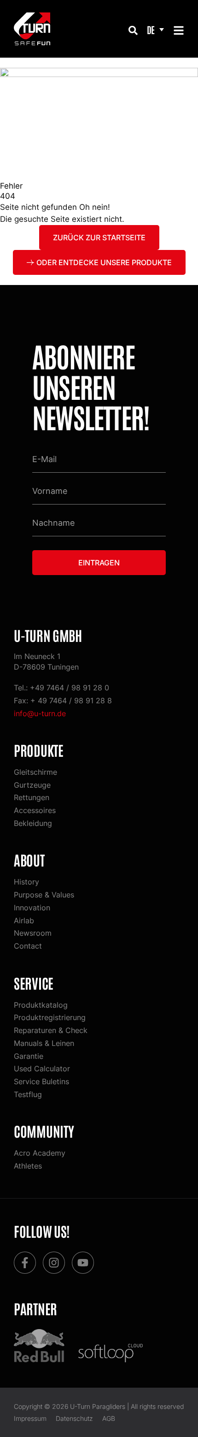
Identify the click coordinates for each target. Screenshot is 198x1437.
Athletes (28, 1165)
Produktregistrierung (50, 1017)
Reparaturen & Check (50, 1030)
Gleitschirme (35, 772)
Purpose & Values (44, 894)
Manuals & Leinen (44, 1043)
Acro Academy (39, 1153)
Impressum (30, 1418)
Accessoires (35, 810)
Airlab (24, 920)
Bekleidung (33, 823)
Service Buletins (41, 1081)
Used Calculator (42, 1068)
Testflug (28, 1094)
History (26, 881)
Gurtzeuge (32, 785)
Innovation (32, 907)
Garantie (28, 1056)
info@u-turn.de (40, 713)
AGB (108, 1418)
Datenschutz (74, 1418)
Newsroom (33, 933)
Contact (28, 945)
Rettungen (31, 797)
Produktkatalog (41, 1004)
